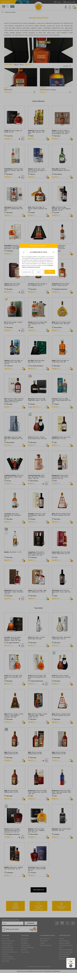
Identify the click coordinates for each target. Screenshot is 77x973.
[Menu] (74, 959)
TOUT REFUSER (38, 272)
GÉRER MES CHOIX (27, 272)
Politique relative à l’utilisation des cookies (37, 266)
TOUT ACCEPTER (49, 272)
